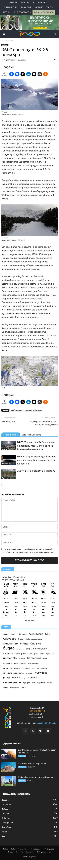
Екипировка (7, 823)
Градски (26, 7)
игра (42, 654)
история (22, 659)
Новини (5, 45)
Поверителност (44, 852)
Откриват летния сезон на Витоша (35, 777)
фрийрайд (14, 688)
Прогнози (5, 478)
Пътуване (6, 827)
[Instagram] (33, 731)
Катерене (22, 767)
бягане (35, 643)
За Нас (5, 849)
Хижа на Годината (44, 12)
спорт (24, 678)
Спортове (6, 804)
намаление (33, 663)
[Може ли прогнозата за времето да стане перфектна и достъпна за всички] (8, 460)
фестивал (50, 683)
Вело (48, 7)
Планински (10, 7)
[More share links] (45, 74)
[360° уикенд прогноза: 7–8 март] (8, 474)
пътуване (41, 672)
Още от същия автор (32, 435)
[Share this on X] (22, 74)
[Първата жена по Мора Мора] (8, 767)
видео (9, 648)
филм (5, 687)
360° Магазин (34, 849)
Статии (5, 814)
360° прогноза (16, 410)
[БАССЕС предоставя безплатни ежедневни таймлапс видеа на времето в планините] (8, 445)
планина (26, 668)
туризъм (26, 683)
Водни (25, 2)
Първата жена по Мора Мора (32, 764)
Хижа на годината (33, 639)
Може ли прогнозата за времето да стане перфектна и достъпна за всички (36, 460)
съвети (32, 677)
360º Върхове (48, 849)
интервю (10, 658)
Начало (4, 41)
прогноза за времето (33, 410)
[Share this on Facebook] (11, 74)
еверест (8, 653)
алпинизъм (10, 643)
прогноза (44, 668)
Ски (47, 634)
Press (10, 852)
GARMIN (6, 634)
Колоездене (35, 634)
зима (36, 654)
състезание (12, 682)
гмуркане (20, 649)
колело (45, 659)
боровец (24, 643)
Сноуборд (9, 639)
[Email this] (34, 74)
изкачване (50, 654)
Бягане (39, 7)
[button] (55, 34)
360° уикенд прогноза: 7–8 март (36, 471)
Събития (5, 818)
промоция (29, 673)
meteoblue (30, 620)
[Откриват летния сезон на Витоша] (8, 781)
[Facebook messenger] (17, 74)
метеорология (20, 663)
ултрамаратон (38, 683)
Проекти (19, 852)
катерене (34, 658)
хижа (23, 687)
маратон (7, 663)
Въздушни (39, 2)
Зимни (13, 2)
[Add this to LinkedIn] (28, 74)
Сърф (20, 639)
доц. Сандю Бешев (36, 648)
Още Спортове (21, 12)
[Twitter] (40, 731)
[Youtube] (48, 731)
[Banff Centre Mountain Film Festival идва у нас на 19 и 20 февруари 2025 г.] (8, 754)
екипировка (21, 653)
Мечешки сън (8, 422)
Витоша (22, 634)
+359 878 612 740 (37, 711)
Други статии (12, 743)
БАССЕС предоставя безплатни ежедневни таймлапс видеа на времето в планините (36, 446)
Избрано (5, 464)
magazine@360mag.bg (46, 723)
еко (31, 654)
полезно (35, 668)
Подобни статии (10, 435)
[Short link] (40, 74)
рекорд (6, 678)
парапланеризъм (11, 668)
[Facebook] (25, 731)
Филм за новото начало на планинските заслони (44, 423)
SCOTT (13, 634)
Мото (6, 12)
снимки (16, 678)
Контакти (30, 852)
